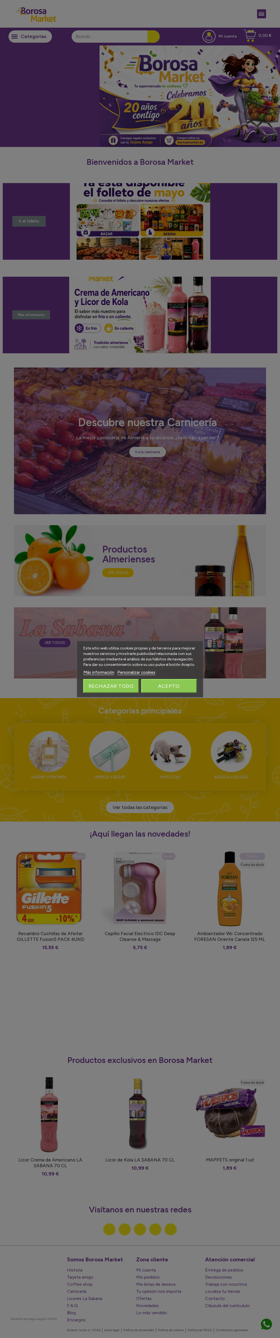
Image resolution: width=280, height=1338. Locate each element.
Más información (98, 672)
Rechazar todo (111, 686)
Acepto (169, 686)
